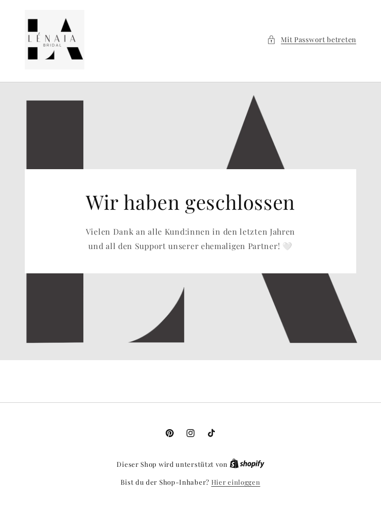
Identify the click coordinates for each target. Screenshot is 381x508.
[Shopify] (247, 464)
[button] (311, 39)
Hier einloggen (235, 482)
